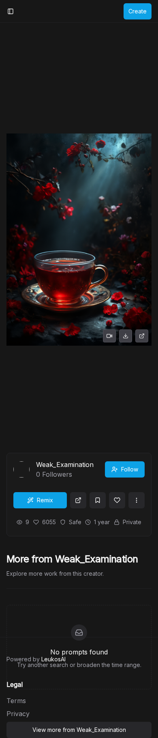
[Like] (117, 500)
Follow (129, 469)
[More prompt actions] (136, 500)
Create (137, 11)
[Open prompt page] (78, 500)
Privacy (18, 714)
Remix (45, 500)
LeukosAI (53, 659)
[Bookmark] (98, 500)
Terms (16, 701)
